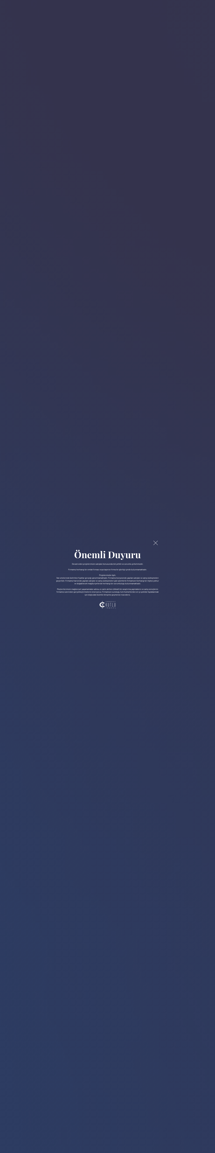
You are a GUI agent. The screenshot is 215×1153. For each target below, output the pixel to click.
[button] (155, 543)
